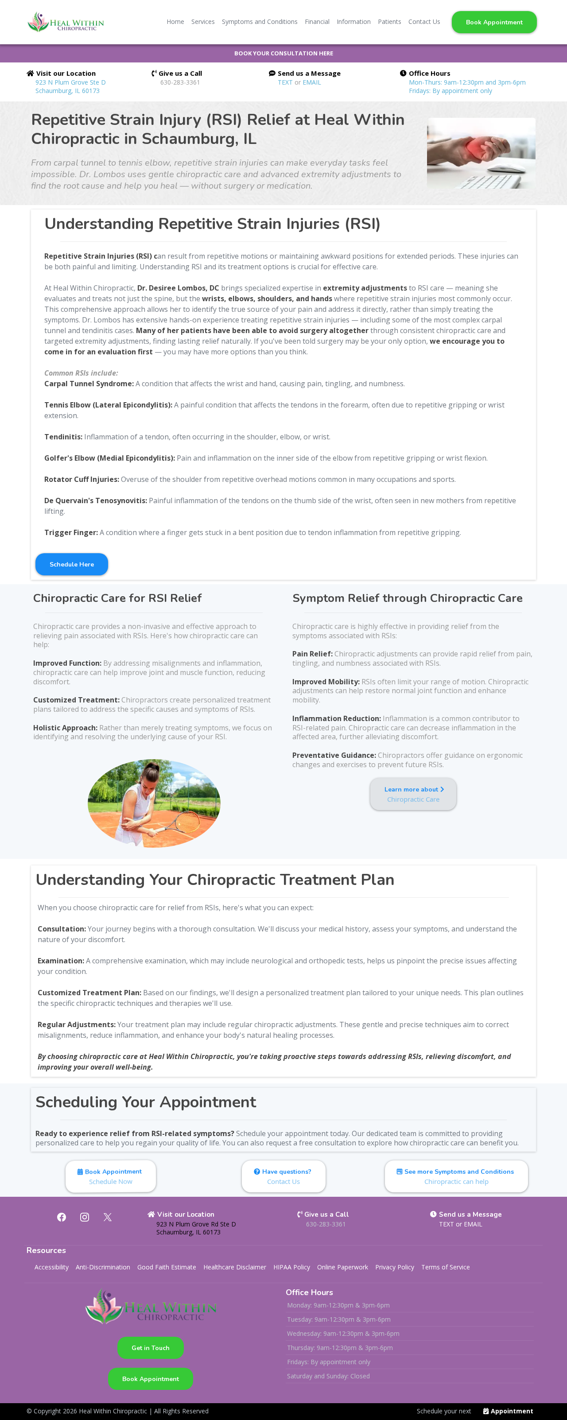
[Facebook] (61, 1217)
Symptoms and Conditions (260, 21)
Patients (389, 21)
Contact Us (424, 21)
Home (175, 21)
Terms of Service (445, 1267)
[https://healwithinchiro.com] (65, 22)
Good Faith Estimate (166, 1267)
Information (354, 21)
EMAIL (312, 82)
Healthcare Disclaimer (234, 1267)
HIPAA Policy (291, 1267)
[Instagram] (84, 1217)
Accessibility (52, 1267)
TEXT (286, 82)
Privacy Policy (394, 1267)
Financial (317, 21)
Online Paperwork (342, 1267)
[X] (107, 1217)
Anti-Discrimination (103, 1267)
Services (203, 21)
